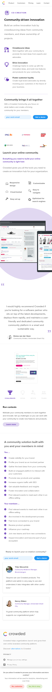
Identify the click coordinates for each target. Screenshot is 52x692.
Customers (21, 3)
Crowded (3, 3)
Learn (39, 3)
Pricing (30, 3)
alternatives (16, 649)
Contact (46, 3)
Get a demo (40, 117)
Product (11, 3)
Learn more (11, 424)
